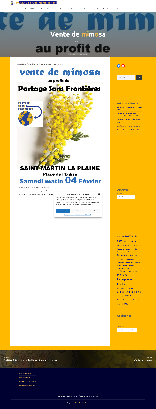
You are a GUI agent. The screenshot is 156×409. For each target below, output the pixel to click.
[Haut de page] (149, 402)
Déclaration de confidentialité (83, 215)
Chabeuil (121, 259)
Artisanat (120, 249)
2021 (131, 241)
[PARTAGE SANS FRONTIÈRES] (13, 3)
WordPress (85, 403)
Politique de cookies (69, 215)
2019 (120, 241)
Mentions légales (24, 377)
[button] (99, 194)
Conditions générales (25, 373)
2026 (134, 245)
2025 (130, 245)
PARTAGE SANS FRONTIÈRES (36, 2)
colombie (132, 259)
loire (133, 265)
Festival (130, 265)
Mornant (122, 274)
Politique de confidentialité (27, 381)
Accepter (63, 211)
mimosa (25, 194)
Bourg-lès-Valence (133, 251)
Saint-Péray (120, 295)
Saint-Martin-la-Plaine (37, 194)
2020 (125, 241)
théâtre (139, 299)
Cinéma (128, 259)
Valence (119, 304)
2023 (59, 28)
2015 (118, 237)
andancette (138, 245)
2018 (135, 236)
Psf (127, 288)
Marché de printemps (124, 271)
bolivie (125, 252)
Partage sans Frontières (124, 282)
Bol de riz (120, 252)
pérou (131, 288)
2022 (136, 241)
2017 (128, 236)
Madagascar (121, 268)
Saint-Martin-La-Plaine (89, 28)
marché (128, 268)
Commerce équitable (125, 263)
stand (133, 299)
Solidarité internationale (123, 299)
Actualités (67, 28)
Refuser (78, 211)
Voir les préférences (93, 211)
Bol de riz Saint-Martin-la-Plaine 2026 (128, 130)
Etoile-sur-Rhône (122, 265)
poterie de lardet (121, 288)
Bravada (77, 403)
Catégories (120, 326)
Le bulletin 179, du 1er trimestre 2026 (128, 126)
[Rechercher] (139, 77)
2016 (122, 237)
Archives (120, 193)
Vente (125, 303)
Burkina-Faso (131, 255)
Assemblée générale (131, 249)
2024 (125, 245)
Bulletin (121, 255)
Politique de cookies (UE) (27, 385)
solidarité (50, 194)
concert (137, 262)
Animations (76, 28)
